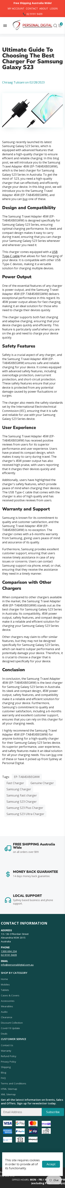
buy (25, 199)
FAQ (3, 1078)
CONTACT (32, 8)
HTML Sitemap (9, 1089)
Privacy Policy (8, 1061)
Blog (3, 1072)
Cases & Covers (10, 995)
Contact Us (7, 1045)
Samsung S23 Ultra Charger (25, 814)
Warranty (6, 1050)
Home (4, 979)
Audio (4, 1011)
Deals (4, 1033)
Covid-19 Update (10, 1028)
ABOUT (43, 8)
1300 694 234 (9, 951)
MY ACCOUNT (16, 8)
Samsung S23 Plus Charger (24, 808)
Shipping (6, 1067)
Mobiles (5, 984)
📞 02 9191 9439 (32, 14)
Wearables (7, 1006)
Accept (51, 1164)
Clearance (6, 1017)
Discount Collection (12, 1022)
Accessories (7, 1001)
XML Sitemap (8, 1094)
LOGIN (54, 8)
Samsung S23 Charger (21, 802)
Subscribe (53, 1112)
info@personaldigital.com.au (17, 964)
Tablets (5, 990)
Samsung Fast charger (21, 795)
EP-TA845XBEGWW (27, 777)
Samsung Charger (18, 789)
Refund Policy (8, 1056)
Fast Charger (15, 783)
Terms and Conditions (13, 1083)
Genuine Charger (42, 783)
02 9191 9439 (9, 955)
